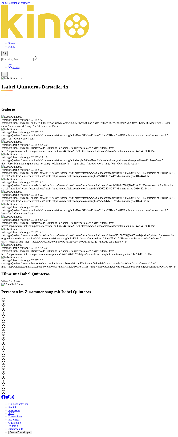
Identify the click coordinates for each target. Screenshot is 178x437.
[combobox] (17, 59)
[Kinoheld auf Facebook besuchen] (3, 398)
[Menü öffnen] (4, 74)
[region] (89, 283)
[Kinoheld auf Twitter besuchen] (8, 398)
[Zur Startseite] (89, 22)
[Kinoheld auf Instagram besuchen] (12, 398)
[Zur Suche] (4, 53)
